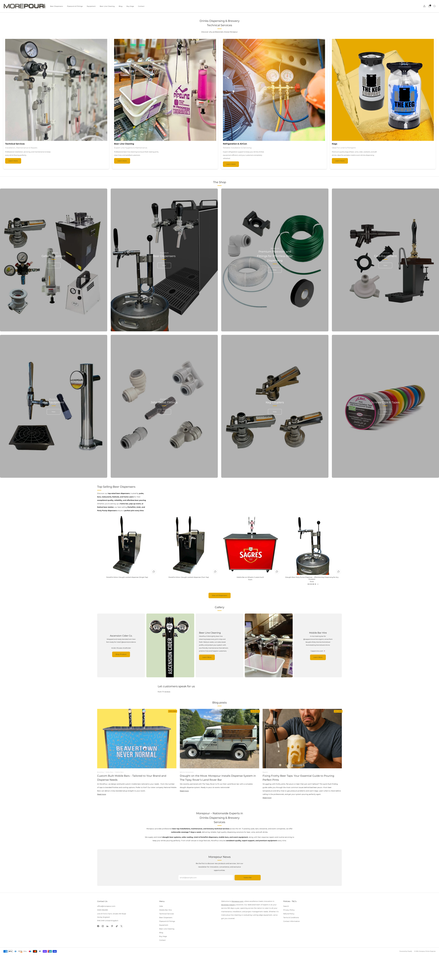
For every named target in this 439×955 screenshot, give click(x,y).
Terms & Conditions (291, 917)
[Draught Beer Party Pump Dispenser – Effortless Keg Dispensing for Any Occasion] (312, 545)
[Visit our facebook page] (98, 926)
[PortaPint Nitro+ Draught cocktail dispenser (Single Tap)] (127, 545)
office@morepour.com (106, 906)
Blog (120, 6)
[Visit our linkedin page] (107, 926)
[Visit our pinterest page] (112, 926)
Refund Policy (288, 914)
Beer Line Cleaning (107, 6)
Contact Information (291, 921)
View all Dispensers (219, 595)
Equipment (91, 6)
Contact (141, 6)
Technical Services (166, 914)
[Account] (424, 6)
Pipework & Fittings (75, 6)
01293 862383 (102, 910)
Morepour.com (237, 901)
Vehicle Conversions (187, 772)
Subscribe (248, 877)
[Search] (434, 6)
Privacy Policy (289, 910)
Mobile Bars (119, 772)
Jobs (161, 906)
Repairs (265, 772)
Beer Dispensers (56, 6)
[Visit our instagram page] (102, 926)
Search (286, 906)
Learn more (13, 161)
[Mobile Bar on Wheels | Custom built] (250, 545)
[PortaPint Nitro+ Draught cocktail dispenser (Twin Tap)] (189, 545)
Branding (100, 772)
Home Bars (109, 772)
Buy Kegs (130, 6)
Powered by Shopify (405, 951)
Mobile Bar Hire (165, 910)
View (53, 265)
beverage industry (228, 905)
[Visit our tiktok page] (116, 926)
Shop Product (121, 654)
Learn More (206, 657)
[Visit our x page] (121, 926)
